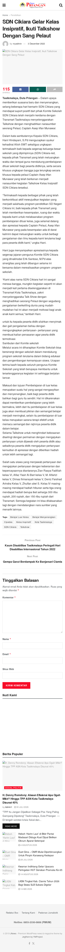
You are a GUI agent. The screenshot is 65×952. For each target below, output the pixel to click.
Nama (6, 639)
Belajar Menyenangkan (43, 517)
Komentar (9, 597)
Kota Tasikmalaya (43, 522)
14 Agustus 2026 (29, 874)
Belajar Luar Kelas (19, 517)
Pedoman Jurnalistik (48, 912)
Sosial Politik (13, 787)
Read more (11, 826)
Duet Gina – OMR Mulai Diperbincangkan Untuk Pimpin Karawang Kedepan (40, 853)
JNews (13, 933)
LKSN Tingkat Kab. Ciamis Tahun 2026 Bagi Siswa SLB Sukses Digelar (38, 883)
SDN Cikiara (10, 527)
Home (5, 15)
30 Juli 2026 (22, 807)
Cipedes (8, 522)
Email (6, 654)
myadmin (17, 43)
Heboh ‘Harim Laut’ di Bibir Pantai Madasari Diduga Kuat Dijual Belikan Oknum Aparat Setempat (37, 837)
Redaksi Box (12, 912)
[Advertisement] (33, 724)
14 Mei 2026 (26, 888)
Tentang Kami (28, 912)
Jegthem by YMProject (32, 936)
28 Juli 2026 (26, 859)
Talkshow (25, 527)
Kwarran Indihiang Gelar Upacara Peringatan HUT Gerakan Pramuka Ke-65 (40, 868)
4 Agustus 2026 (28, 845)
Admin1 (8, 807)
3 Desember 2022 (36, 43)
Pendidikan (16, 15)
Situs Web (8, 669)
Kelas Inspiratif (23, 522)
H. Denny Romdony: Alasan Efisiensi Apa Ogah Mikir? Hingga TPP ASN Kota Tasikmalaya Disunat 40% (31, 798)
